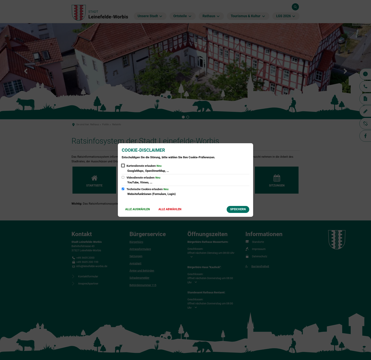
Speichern (238, 209)
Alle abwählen (169, 209)
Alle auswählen (137, 209)
